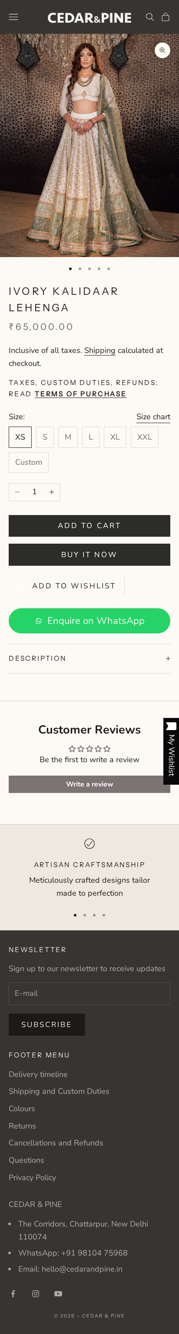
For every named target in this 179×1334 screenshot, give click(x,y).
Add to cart (89, 526)
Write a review (89, 784)
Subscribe (47, 1025)
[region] (89, 869)
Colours (22, 1108)
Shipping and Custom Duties (59, 1091)
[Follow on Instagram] (35, 1293)
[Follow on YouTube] (58, 1293)
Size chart (153, 416)
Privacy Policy (32, 1177)
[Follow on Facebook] (13, 1293)
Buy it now (89, 555)
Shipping (100, 350)
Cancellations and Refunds (56, 1143)
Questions (26, 1160)
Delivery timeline (38, 1074)
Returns (22, 1126)
